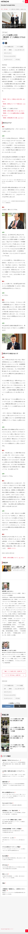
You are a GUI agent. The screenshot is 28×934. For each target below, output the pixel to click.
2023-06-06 (4, 39)
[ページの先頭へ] (26, 930)
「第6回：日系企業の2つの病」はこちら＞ (13, 117)
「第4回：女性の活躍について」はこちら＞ (13, 111)
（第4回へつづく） (12, 548)
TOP (2, 9)
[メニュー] (26, 1)
